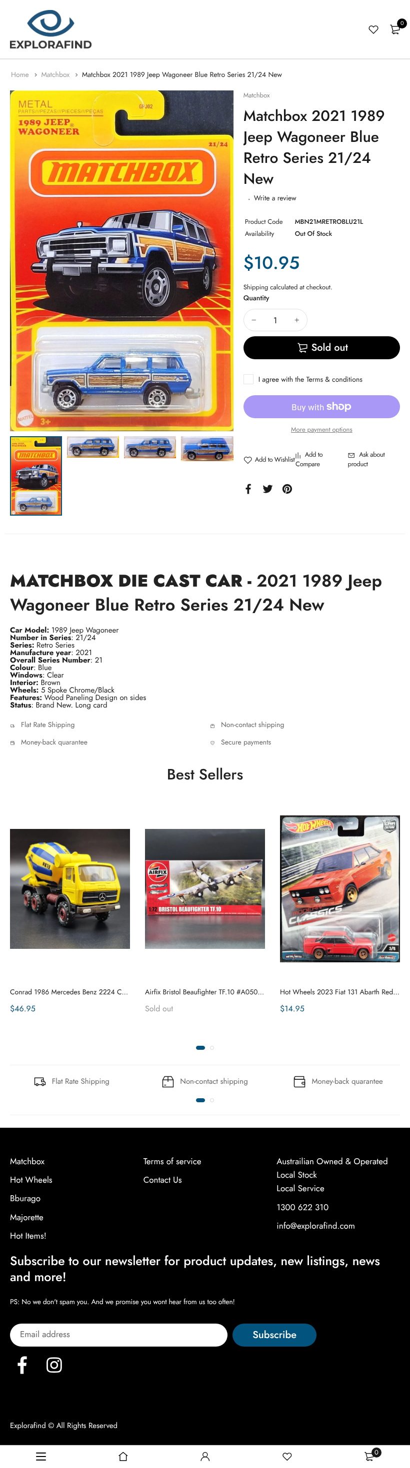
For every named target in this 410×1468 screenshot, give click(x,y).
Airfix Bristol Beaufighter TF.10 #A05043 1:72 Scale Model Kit (237, 992)
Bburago (25, 1199)
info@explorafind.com (315, 1226)
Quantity (257, 298)
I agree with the (310, 380)
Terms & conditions (334, 380)
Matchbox (56, 75)
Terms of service (173, 1162)
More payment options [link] (321, 429)
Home (21, 75)
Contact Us (163, 1180)
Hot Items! (28, 1236)
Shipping (256, 287)
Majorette (27, 1217)
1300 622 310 (302, 1207)
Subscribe (274, 1335)
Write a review (275, 198)
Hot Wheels (31, 1180)
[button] (201, 1047)
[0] (395, 29)
